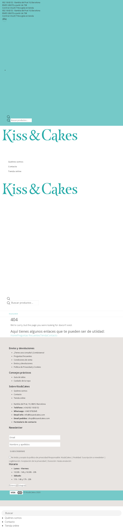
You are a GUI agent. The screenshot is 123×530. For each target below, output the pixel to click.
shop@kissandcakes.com (39, 418)
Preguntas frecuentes (28, 335)
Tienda (43, 335)
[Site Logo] (39, 135)
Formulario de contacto (25, 422)
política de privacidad (38, 457)
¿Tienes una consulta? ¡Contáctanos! (29, 352)
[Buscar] (119, 513)
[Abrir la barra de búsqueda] (8, 116)
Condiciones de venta (23, 360)
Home (13, 335)
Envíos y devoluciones (23, 363)
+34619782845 (31, 411)
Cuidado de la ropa (22, 381)
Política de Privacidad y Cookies (27, 367)
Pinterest (13, 485)
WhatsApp (4, 18)
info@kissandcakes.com (34, 415)
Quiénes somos (15, 161)
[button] (2, 508)
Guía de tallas (19, 377)
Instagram (22, 485)
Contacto (12, 166)
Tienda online (14, 171)
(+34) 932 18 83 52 (31, 407)
